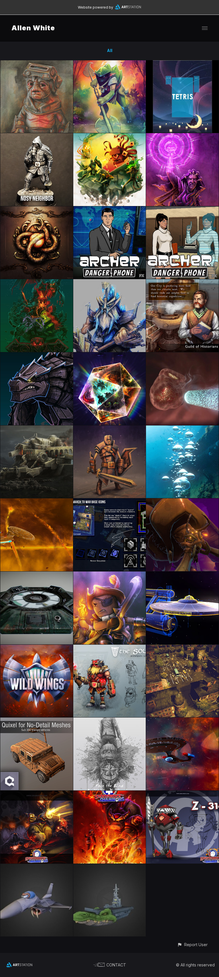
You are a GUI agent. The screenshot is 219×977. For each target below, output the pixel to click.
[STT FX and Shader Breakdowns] (36, 501)
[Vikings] (109, 648)
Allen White (33, 28)
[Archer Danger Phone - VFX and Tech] (182, 209)
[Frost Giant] (109, 282)
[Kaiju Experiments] (36, 355)
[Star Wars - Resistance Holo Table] (36, 574)
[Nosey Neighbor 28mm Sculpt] (36, 136)
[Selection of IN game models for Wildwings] (36, 867)
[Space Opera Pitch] (36, 209)
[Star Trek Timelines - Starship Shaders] (182, 574)
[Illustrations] (109, 574)
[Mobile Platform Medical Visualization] (182, 355)
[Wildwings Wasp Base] (109, 867)
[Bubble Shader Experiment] (182, 428)
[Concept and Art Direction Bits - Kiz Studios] (182, 794)
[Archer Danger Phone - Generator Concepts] (109, 209)
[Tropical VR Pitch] (109, 63)
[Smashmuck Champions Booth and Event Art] (109, 794)
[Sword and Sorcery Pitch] (36, 282)
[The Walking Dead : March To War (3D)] (182, 648)
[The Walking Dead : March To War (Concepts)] (109, 720)
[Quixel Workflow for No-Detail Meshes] (36, 720)
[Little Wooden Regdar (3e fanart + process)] (109, 428)
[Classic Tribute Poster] (109, 136)
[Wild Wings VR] (36, 648)
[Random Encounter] (109, 355)
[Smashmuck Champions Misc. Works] (36, 794)
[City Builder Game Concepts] (182, 282)
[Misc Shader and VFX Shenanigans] (182, 501)
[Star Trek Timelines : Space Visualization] (182, 720)
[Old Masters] (36, 63)
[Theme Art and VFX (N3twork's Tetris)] (182, 63)
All (109, 50)
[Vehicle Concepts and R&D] (36, 428)
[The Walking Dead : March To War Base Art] (109, 501)
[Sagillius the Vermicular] (182, 136)
